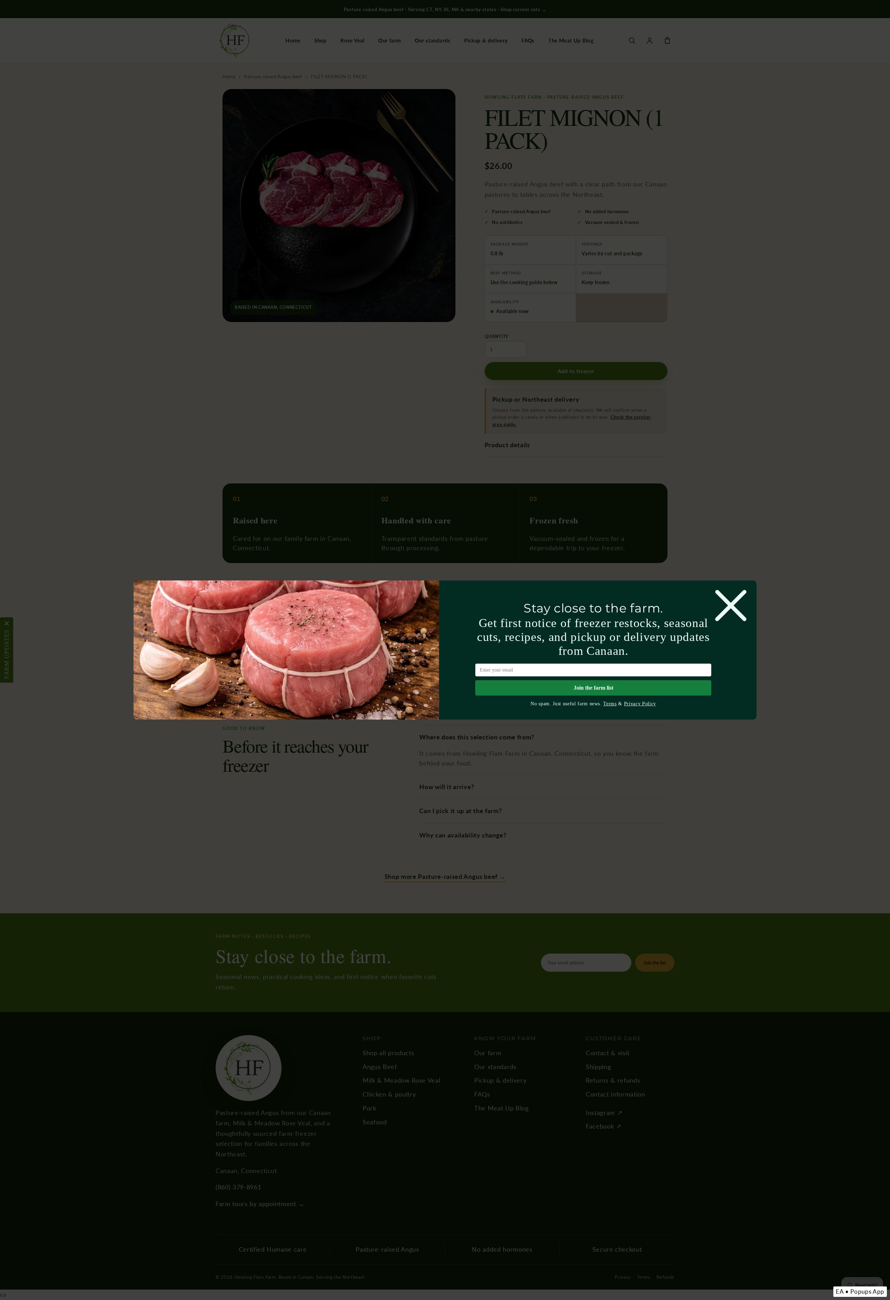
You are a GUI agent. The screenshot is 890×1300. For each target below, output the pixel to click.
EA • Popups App (860, 1291)
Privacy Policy (640, 703)
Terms (609, 703)
